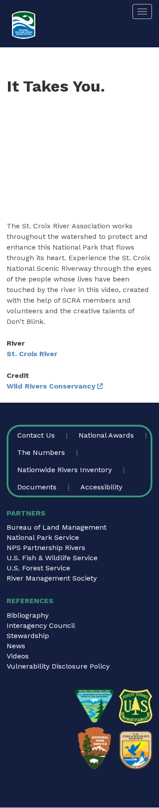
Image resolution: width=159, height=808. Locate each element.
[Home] (23, 25)
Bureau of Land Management (56, 527)
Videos (18, 656)
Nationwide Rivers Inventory (64, 470)
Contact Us (36, 435)
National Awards (106, 435)
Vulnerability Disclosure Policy (58, 666)
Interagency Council (41, 625)
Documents (37, 487)
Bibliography (28, 615)
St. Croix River (32, 354)
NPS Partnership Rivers (46, 547)
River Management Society (52, 578)
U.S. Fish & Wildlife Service (52, 557)
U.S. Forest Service (38, 568)
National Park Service (43, 537)
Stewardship (28, 635)
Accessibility (101, 487)
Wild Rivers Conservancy (51, 386)
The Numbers (41, 452)
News (16, 646)
